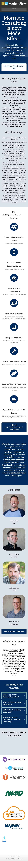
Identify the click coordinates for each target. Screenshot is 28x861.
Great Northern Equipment (17, 672)
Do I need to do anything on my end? (12, 711)
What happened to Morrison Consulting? (11, 696)
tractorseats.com (11, 653)
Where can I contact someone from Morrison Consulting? (12, 719)
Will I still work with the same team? (12, 703)
